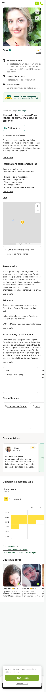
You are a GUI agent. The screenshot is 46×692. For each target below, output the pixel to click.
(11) (18, 589)
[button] (37, 11)
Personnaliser (22, 683)
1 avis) (38, 53)
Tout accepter (22, 678)
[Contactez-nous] (41, 3)
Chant (37, 406)
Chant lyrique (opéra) (17, 406)
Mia (5, 50)
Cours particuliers (9, 546)
